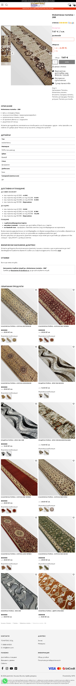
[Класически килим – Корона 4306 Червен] (3, 568)
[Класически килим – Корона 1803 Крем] (41, 509)
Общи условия (43, 657)
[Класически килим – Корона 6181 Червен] (3, 511)
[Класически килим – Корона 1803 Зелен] (41, 568)
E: (1, 648)
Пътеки (64, 90)
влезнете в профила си (20, 270)
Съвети (4, 663)
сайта (20, 681)
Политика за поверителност (49, 660)
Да (61, 48)
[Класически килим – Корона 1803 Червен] (41, 340)
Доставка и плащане (9, 657)
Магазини (41, 644)
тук (59, 250)
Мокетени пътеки (59, 92)
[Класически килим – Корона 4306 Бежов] (3, 397)
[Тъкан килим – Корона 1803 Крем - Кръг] (52, 509)
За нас (40, 641)
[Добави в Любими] (36, 289)
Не (56, 51)
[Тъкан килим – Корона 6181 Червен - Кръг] (14, 511)
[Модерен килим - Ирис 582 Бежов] (41, 396)
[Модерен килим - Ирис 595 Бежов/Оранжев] (41, 452)
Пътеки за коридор (59, 97)
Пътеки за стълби (66, 99)
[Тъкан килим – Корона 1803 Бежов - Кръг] (14, 340)
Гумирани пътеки (66, 95)
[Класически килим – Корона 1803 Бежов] (3, 340)
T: (1, 645)
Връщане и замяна (7, 660)
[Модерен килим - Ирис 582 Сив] (3, 454)
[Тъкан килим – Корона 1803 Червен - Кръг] (52, 340)
